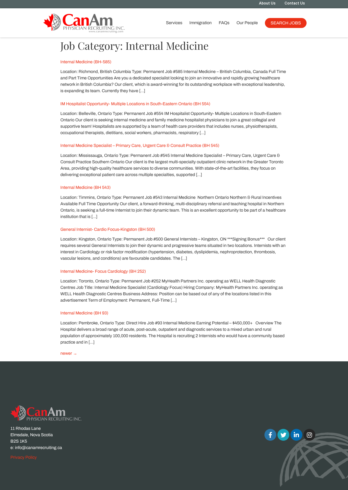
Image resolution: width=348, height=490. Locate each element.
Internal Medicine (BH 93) (84, 313)
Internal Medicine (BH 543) (85, 187)
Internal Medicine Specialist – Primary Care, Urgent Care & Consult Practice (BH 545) (139, 145)
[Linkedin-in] (296, 435)
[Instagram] (309, 435)
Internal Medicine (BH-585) (85, 61)
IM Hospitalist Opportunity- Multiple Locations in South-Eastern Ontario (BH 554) (135, 103)
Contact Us (295, 3)
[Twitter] (283, 435)
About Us (267, 3)
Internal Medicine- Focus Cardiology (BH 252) (103, 271)
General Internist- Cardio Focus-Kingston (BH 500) (107, 229)
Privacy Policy (23, 457)
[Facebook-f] (270, 435)
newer (68, 353)
